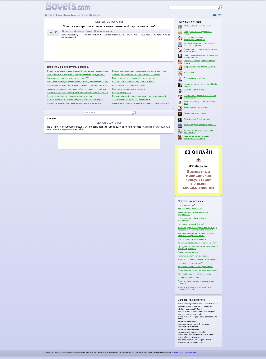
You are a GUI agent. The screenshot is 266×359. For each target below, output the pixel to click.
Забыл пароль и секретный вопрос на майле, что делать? (76, 74)
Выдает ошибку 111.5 (121, 92)
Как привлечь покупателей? (190, 263)
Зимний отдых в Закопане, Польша (200, 125)
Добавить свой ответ (109, 122)
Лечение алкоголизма (188, 252)
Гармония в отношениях (195, 113)
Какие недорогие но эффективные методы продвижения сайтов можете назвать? (197, 228)
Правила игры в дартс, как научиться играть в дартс (200, 50)
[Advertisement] (109, 49)
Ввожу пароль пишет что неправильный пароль (133, 82)
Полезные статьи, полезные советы (183, 352)
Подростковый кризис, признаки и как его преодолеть (201, 56)
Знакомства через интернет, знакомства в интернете (196, 137)
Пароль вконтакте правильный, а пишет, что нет (134, 78)
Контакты (96, 15)
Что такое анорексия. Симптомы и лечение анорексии (199, 44)
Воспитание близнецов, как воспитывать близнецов (196, 38)
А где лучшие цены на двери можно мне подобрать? (196, 282)
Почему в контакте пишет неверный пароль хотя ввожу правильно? (77, 71)
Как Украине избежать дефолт (197, 119)
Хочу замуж (189, 72)
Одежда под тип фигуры (195, 90)
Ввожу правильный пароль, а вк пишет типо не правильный (139, 96)
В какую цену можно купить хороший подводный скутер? (194, 288)
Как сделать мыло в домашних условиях (198, 32)
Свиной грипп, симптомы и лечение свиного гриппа (200, 96)
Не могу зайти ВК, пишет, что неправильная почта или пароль (75, 100)
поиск (71, 129)
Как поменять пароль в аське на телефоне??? (68, 78)
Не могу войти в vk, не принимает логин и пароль (69, 96)
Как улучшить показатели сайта (192, 239)
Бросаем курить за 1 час (195, 78)
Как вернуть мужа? (186, 205)
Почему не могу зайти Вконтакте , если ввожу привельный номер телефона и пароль (140, 103)
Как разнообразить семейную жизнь (200, 66)
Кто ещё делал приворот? (190, 209)
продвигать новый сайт (188, 277)
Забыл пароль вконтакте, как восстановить (131, 100)
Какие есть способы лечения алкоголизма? (197, 259)
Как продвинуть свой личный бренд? (194, 274)
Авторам (84, 15)
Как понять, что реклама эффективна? (195, 267)
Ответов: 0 (68, 31)
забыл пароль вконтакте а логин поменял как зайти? (136, 74)
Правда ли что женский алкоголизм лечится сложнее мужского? (198, 247)
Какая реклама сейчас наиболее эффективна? (193, 213)
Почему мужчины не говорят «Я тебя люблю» (200, 85)
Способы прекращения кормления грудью (199, 62)
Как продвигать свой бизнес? (191, 224)
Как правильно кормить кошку (197, 26)
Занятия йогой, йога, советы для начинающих (198, 131)
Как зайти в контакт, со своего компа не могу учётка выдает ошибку (77, 82)
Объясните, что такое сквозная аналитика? (197, 270)
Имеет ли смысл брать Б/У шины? (193, 256)
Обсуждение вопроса (104, 31)
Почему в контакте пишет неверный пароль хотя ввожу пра (74, 103)
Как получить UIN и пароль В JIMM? (128, 85)
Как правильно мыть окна (195, 107)
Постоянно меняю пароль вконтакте (128, 89)
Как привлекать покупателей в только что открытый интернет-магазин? (196, 234)
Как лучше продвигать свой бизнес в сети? (197, 243)
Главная (51, 15)
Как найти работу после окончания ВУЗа (199, 102)
